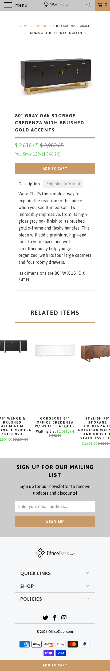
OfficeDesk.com (60, 632)
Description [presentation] (29, 183)
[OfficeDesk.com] (55, 5)
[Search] (88, 5)
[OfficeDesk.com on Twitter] (45, 618)
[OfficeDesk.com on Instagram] (64, 618)
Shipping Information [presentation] (64, 183)
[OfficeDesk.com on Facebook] (55, 618)
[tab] (29, 184)
